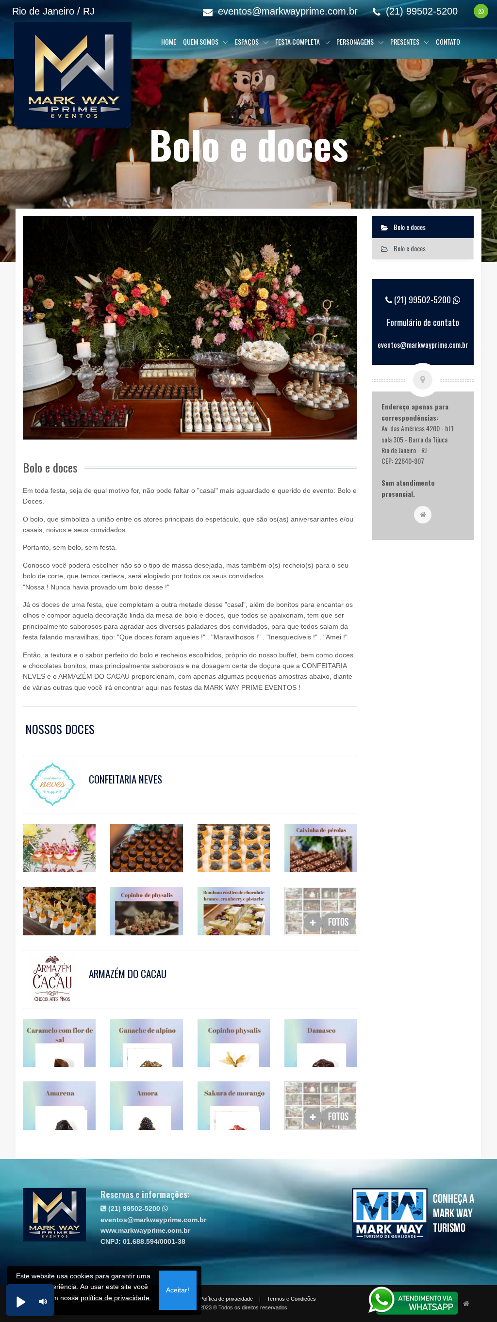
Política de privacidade (226, 1299)
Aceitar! (177, 1290)
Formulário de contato (423, 322)
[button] (20, 1301)
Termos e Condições (291, 1299)
